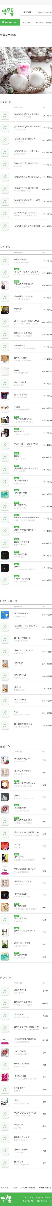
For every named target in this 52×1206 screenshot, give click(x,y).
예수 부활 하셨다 (21, 613)
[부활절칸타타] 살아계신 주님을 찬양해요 (30, 625)
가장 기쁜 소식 (20, 699)
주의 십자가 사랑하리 (22, 758)
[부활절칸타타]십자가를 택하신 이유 (28, 176)
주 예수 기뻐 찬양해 (22, 578)
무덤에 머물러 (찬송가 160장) (26, 443)
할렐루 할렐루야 (20, 259)
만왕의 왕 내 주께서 (22, 942)
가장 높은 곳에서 (21, 554)
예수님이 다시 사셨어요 (23, 650)
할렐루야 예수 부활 (21, 541)
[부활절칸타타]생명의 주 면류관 (26, 114)
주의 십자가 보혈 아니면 (23, 284)
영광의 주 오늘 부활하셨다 (24, 529)
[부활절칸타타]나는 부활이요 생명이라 (29, 151)
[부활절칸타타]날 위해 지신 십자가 (28, 163)
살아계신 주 (18, 1014)
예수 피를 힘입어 (21, 893)
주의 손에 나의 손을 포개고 (25, 869)
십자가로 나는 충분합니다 (24, 930)
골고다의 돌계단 (20, 394)
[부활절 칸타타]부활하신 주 (25, 138)
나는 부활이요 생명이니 (23, 296)
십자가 (16, 566)
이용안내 (14, 1187)
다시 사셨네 (18, 662)
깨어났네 (17, 687)
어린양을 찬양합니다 (22, 770)
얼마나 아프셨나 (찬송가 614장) (26, 320)
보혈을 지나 (18, 431)
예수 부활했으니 (20, 505)
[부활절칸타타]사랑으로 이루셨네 (27, 126)
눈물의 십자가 (19, 1088)
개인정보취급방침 (28, 1187)
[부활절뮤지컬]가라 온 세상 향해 (27, 226)
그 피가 (17, 844)
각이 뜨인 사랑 (20, 1075)
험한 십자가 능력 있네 (23, 333)
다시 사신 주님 (20, 674)
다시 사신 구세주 (21, 492)
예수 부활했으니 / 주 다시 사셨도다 (28, 468)
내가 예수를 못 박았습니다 (24, 783)
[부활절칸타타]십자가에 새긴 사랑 (27, 212)
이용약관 (4, 1187)
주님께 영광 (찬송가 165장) (25, 1112)
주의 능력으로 (19, 345)
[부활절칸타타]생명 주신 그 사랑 (27, 200)
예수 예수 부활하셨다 (22, 638)
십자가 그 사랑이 (21, 357)
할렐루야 (17, 455)
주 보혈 (17, 406)
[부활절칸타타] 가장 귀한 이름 (26, 187)
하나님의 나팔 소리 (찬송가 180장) (28, 271)
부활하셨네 (18, 308)
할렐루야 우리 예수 (21, 1137)
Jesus (16, 369)
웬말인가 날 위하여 (21, 1063)
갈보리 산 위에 (20, 382)
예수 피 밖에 (19, 856)
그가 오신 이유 (20, 807)
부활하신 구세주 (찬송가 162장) (26, 517)
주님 (16, 711)
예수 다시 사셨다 (21, 480)
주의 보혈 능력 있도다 (23, 419)
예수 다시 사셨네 (21, 905)
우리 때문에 (18, 1124)
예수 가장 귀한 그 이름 (23, 724)
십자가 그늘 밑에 (21, 1149)
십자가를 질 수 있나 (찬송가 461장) (28, 832)
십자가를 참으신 (20, 918)
